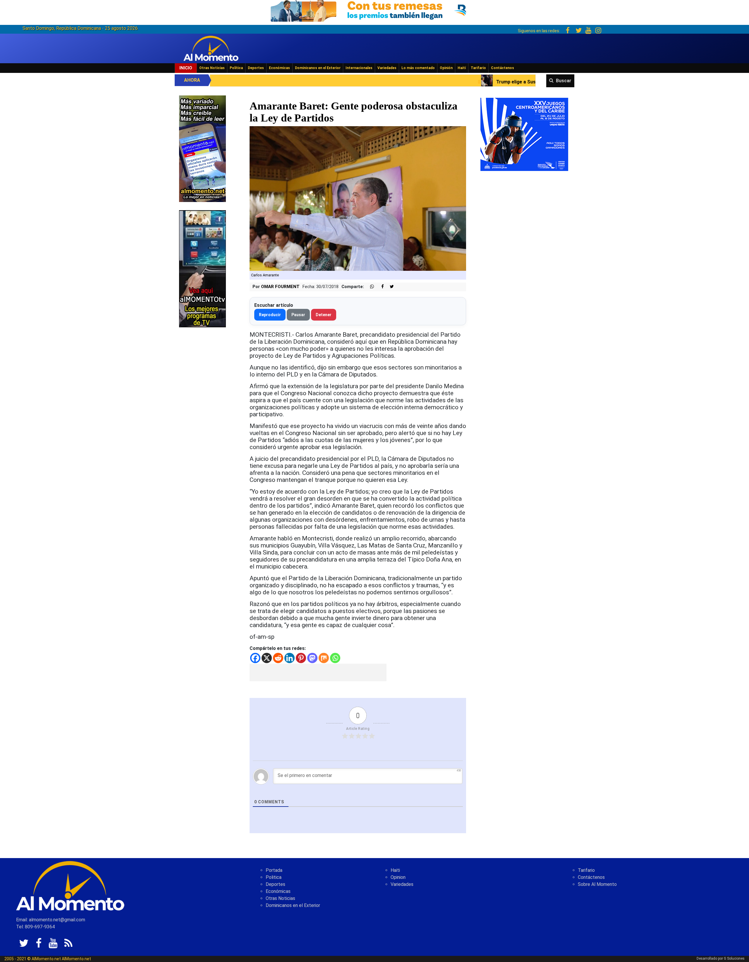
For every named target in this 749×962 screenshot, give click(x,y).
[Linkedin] (289, 658)
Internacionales (359, 68)
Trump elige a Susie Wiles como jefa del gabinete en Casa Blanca (456, 82)
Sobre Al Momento (597, 884)
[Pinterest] (301, 658)
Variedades (386, 68)
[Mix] (324, 658)
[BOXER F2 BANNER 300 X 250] (524, 134)
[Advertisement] (318, 672)
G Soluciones (734, 958)
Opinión (446, 68)
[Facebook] (255, 658)
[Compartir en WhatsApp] (369, 286)
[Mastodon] (312, 658)
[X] (267, 658)
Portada (274, 870)
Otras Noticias (212, 68)
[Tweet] (389, 286)
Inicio (185, 68)
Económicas (279, 68)
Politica (273, 877)
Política (236, 68)
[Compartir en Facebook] (379, 286)
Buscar (563, 80)
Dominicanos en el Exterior (318, 68)
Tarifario (478, 68)
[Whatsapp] (335, 658)
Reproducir (270, 314)
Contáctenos (502, 68)
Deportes (256, 68)
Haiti (395, 870)
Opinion (398, 877)
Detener (323, 314)
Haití (462, 68)
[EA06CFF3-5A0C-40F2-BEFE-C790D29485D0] (202, 268)
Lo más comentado (418, 68)
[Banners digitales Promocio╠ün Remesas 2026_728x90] (374, 10)
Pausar (298, 314)
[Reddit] (278, 658)
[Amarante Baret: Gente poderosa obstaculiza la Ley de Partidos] (358, 198)
